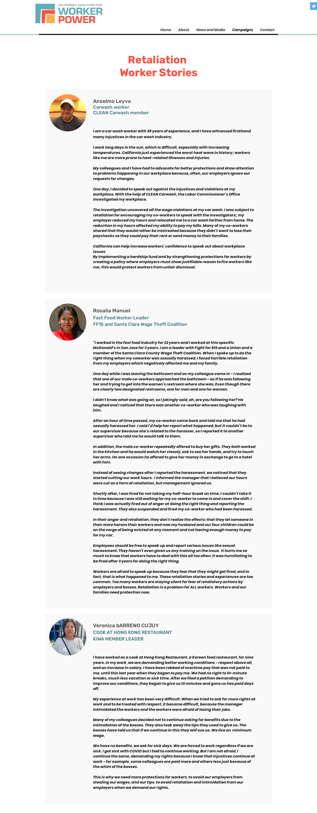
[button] (211, 30)
